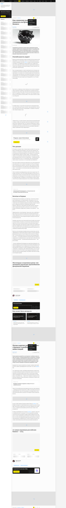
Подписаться (16, 142)
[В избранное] (24, 321)
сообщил (34, 403)
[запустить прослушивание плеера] (35, 18)
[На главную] (2, 1)
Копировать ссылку (36, 27)
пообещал (29, 411)
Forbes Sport (14, 321)
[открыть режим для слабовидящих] (33, 18)
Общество (28, 321)
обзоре (26, 62)
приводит (37, 366)
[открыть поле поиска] (54, 1)
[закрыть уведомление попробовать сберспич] (35, 20)
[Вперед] (41, 290)
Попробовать (30, 24)
